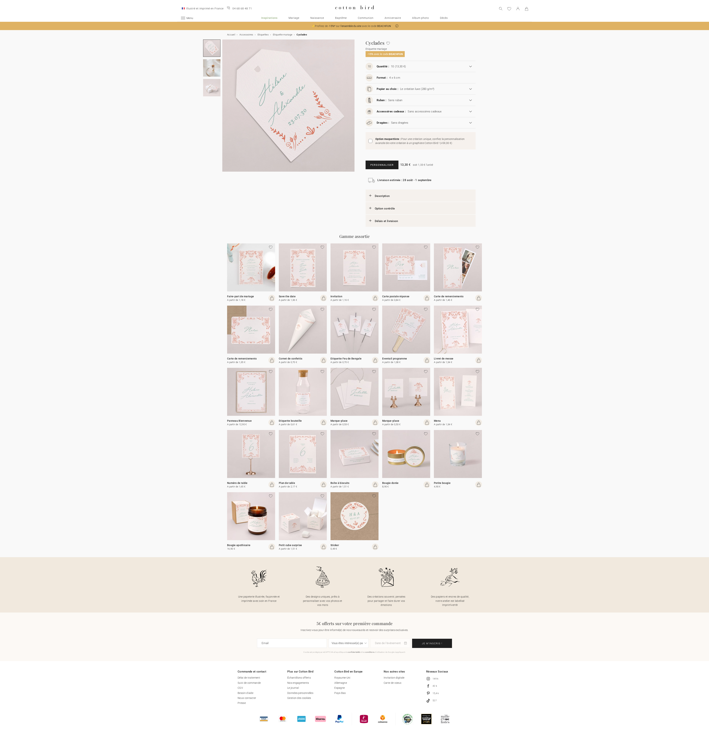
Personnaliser (382, 165)
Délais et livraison (386, 221)
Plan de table (287, 482)
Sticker (334, 545)
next (224, 108)
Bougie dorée (390, 482)
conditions (369, 652)
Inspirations (269, 17)
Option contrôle (385, 208)
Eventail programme (394, 358)
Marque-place (339, 420)
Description (382, 196)
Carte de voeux (392, 682)
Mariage (294, 17)
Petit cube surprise (290, 545)
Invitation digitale (394, 677)
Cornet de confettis (290, 358)
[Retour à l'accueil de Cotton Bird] (354, 12)
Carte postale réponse (395, 296)
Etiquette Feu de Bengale (346, 358)
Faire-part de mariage (240, 296)
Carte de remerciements (449, 296)
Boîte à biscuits (340, 482)
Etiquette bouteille (290, 420)
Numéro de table (237, 482)
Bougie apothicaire (238, 545)
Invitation (336, 296)
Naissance (317, 17)
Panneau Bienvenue (239, 420)
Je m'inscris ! (432, 643)
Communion (366, 17)
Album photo (420, 17)
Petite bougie (442, 482)
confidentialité (354, 652)
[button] (397, 26)
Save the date (287, 296)
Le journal (293, 687)
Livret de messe (443, 358)
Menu (437, 420)
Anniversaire (393, 17)
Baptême (341, 17)
